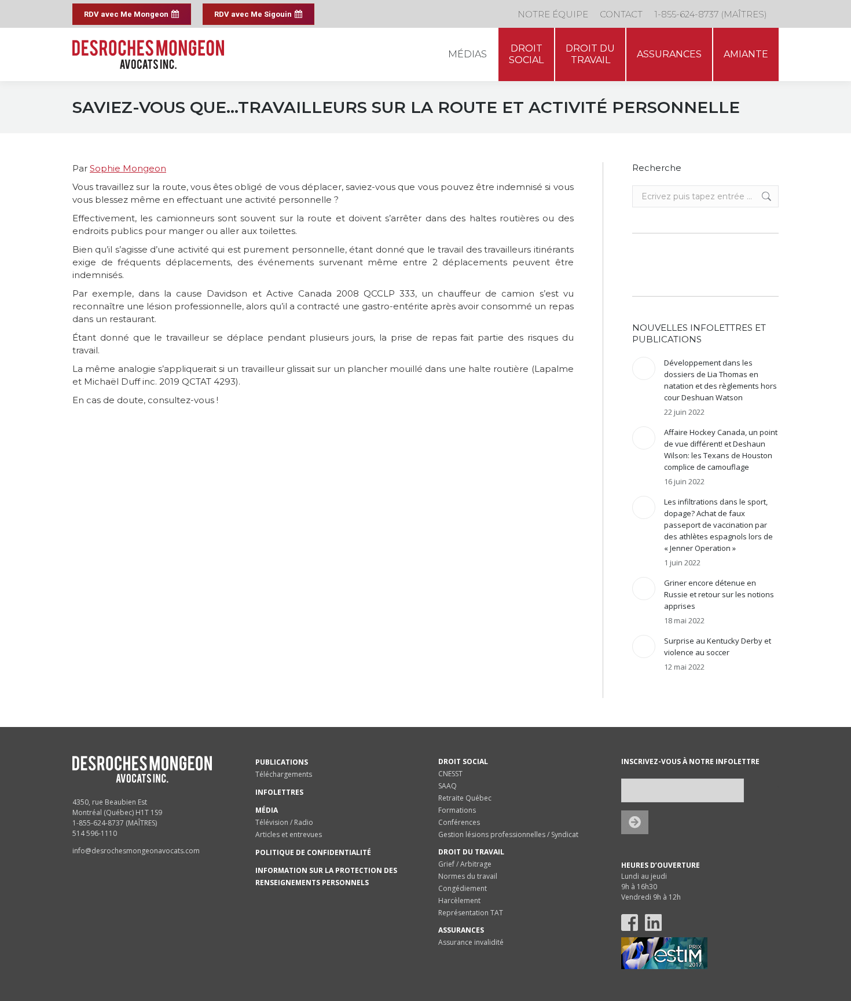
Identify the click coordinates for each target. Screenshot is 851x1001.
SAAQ (447, 786)
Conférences (459, 822)
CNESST (450, 774)
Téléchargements (283, 774)
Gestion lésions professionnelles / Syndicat (508, 834)
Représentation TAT (470, 913)
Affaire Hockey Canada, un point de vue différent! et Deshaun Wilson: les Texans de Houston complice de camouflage (720, 449)
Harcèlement (459, 900)
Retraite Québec (464, 798)
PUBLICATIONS (281, 762)
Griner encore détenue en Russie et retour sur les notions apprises (719, 594)
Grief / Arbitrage (464, 864)
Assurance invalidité (471, 942)
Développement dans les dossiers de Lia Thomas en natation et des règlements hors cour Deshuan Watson (720, 380)
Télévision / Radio (284, 822)
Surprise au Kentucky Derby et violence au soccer (717, 646)
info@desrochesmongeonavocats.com (136, 851)
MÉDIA (266, 810)
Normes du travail (467, 876)
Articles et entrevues (288, 834)
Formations (457, 810)
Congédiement (462, 888)
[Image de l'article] (643, 368)
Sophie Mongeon (128, 168)
